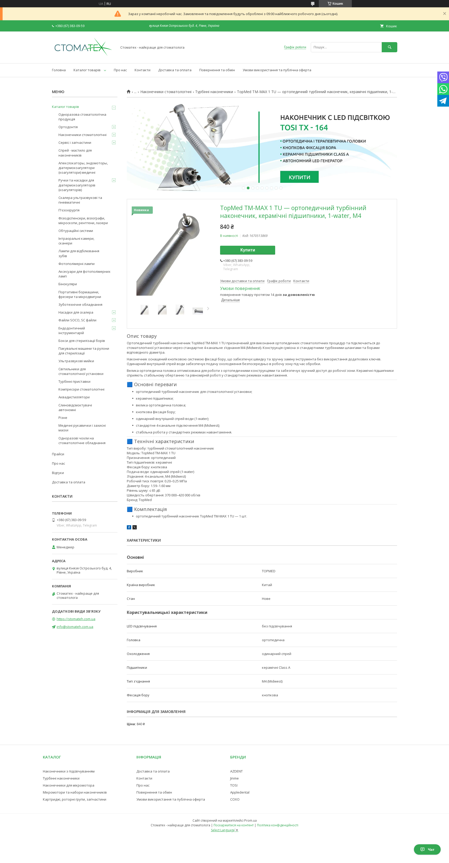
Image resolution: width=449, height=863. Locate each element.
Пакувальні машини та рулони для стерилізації (83, 350)
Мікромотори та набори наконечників (75, 792)
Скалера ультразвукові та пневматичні (80, 200)
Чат (431, 849)
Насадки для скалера (75, 312)
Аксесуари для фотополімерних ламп (84, 273)
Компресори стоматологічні (81, 389)
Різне (62, 417)
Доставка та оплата (175, 70)
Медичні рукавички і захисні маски (82, 427)
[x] (135, 528)
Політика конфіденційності (277, 825)
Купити (247, 250)
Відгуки (58, 472)
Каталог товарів (87, 70)
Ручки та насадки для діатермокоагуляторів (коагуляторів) (76, 185)
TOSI (233, 785)
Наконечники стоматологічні (166, 92)
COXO (235, 799)
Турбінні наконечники (214, 92)
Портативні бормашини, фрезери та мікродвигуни (79, 294)
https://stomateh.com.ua (76, 619)
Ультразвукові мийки (76, 361)
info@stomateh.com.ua (75, 627)
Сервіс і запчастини (74, 142)
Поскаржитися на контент (234, 825)
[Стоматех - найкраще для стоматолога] (83, 56)
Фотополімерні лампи (76, 263)
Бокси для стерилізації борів (81, 340)
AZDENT (236, 771)
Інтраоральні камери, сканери (76, 240)
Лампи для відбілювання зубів (78, 253)
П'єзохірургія (69, 210)
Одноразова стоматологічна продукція (82, 116)
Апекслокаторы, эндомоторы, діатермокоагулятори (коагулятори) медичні (83, 168)
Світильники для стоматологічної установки (80, 371)
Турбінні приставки (74, 381)
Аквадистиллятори (74, 397)
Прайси (58, 454)
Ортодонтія (68, 127)
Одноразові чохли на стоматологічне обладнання (81, 440)
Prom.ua (250, 820)
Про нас (120, 70)
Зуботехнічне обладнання (80, 304)
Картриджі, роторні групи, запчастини (74, 799)
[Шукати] (389, 47)
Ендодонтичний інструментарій (71, 330)
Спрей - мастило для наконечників (75, 152)
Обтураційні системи (75, 230)
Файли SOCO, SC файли (77, 320)
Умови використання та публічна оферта (277, 70)
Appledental (239, 792)
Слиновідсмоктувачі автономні (75, 407)
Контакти (142, 70)
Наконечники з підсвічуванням (69, 771)
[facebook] (129, 528)
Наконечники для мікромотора (68, 785)
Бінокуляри (67, 284)
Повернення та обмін (217, 70)
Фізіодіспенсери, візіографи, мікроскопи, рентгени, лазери (83, 220)
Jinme (234, 778)
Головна (59, 70)
